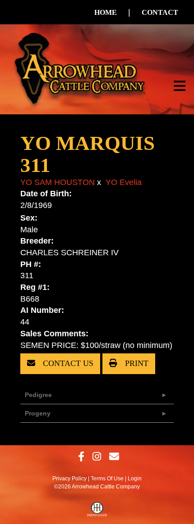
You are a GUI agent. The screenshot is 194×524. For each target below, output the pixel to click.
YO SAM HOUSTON (57, 182)
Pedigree (38, 394)
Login (135, 478)
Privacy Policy (69, 478)
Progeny (38, 413)
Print (135, 363)
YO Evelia (124, 182)
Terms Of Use (107, 478)
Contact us (67, 363)
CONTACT (160, 12)
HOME (105, 12)
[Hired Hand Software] (97, 512)
